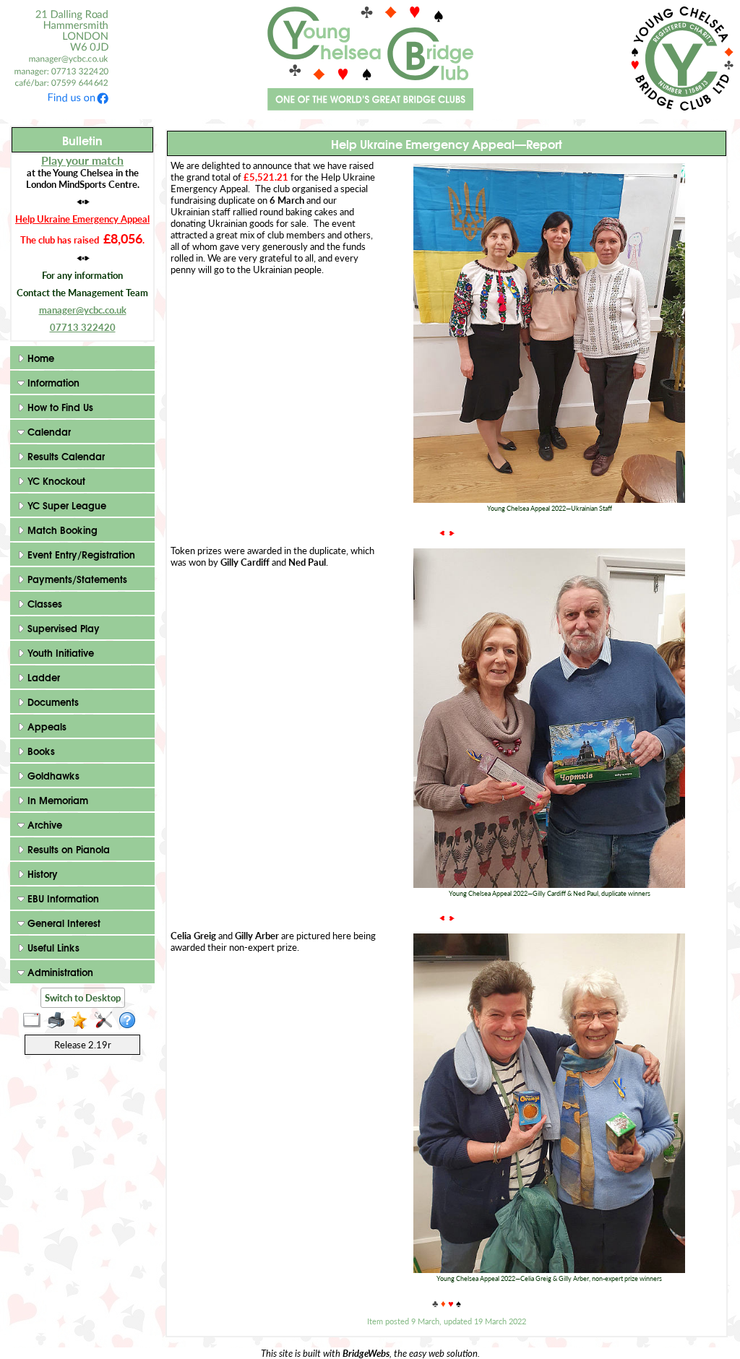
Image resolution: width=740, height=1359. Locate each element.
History (41, 873)
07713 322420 (83, 327)
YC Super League (65, 505)
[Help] (130, 1020)
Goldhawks (52, 775)
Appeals (45, 726)
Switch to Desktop (83, 998)
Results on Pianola (67, 849)
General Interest (62, 922)
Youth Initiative (59, 652)
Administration (59, 972)
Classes (43, 603)
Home (39, 357)
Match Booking (61, 529)
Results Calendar (65, 456)
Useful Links (52, 947)
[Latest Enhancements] (83, 1020)
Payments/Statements (76, 578)
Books (40, 750)
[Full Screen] (35, 1020)
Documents (52, 701)
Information (52, 382)
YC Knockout (55, 480)
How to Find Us (59, 407)
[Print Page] (59, 1020)
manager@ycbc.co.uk (82, 310)
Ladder (42, 677)
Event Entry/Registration (80, 554)
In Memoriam (56, 800)
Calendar (48, 431)
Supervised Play (62, 628)
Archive (43, 824)
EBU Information (62, 898)
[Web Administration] (107, 1020)
